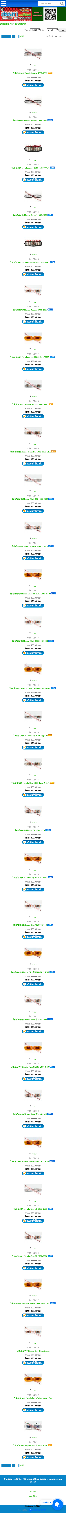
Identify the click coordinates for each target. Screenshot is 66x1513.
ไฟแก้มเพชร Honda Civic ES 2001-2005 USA (30, 594)
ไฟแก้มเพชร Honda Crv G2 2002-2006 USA (30, 1303)
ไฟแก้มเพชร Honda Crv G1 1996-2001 (29, 1209)
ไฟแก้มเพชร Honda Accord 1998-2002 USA (29, 262)
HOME (33, 1491)
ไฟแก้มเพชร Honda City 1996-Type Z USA (30, 783)
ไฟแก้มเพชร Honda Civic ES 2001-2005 (30, 546)
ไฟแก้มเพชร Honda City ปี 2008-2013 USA (30, 972)
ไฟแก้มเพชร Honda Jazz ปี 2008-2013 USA (30, 1161)
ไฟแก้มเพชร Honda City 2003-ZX (30, 830)
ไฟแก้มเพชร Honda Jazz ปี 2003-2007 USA (30, 1067)
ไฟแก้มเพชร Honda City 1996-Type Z (30, 736)
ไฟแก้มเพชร (20, 24)
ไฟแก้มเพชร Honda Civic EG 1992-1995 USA (30, 452)
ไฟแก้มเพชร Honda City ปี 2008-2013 (30, 925)
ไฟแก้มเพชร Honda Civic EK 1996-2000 (30, 499)
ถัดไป (22, 36)
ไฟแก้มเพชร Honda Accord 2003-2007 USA (29, 357)
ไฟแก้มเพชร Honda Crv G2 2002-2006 (29, 1256)
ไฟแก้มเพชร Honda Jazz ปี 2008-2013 (30, 1114)
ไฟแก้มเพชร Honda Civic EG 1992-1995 (30, 404)
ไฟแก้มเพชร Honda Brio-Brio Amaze (33, 1351)
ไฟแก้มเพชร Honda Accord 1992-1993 (30, 73)
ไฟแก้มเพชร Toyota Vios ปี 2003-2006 (30, 1445)
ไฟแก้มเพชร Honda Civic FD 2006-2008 (30, 641)
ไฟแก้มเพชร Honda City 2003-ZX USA (29, 878)
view (33, 65)
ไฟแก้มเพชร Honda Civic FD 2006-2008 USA (30, 688)
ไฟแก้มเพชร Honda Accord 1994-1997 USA (29, 168)
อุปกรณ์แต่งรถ (6, 24)
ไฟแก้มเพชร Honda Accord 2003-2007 (30, 310)
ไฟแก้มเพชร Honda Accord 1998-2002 (30, 215)
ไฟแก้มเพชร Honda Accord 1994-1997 (30, 120)
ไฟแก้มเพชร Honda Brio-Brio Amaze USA (33, 1398)
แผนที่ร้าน (33, 1496)
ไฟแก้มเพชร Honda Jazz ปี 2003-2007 (30, 1019)
